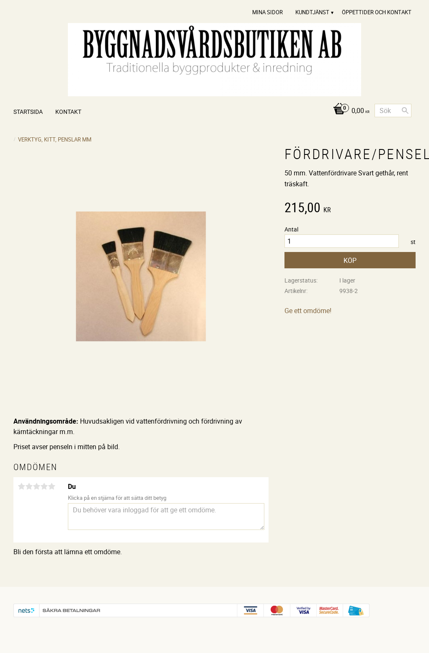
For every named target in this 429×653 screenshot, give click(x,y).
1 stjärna (21, 486)
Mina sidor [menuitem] (267, 12)
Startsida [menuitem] (28, 112)
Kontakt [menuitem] (68, 112)
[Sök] (405, 110)
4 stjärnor (44, 486)
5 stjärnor (51, 486)
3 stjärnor (36, 486)
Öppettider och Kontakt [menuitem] (376, 12)
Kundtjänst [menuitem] (312, 12)
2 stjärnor (29, 486)
